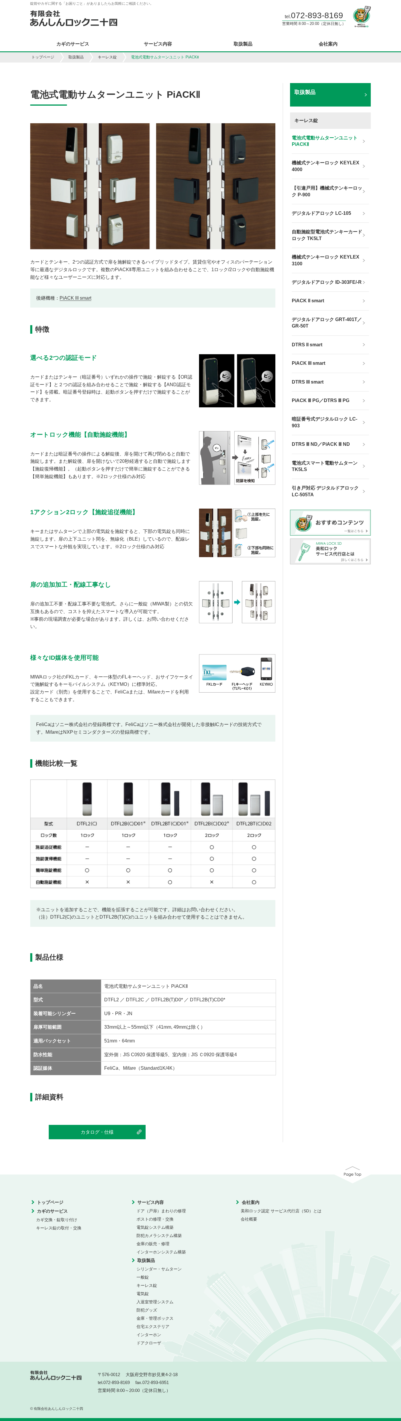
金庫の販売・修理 (153, 1243)
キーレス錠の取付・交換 (58, 1228)
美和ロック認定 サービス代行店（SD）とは (281, 1211)
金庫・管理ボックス (155, 1318)
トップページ (42, 57)
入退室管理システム (155, 1302)
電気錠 (143, 1293)
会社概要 (249, 1219)
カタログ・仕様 (97, 1132)
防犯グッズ (147, 1310)
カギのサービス (72, 44)
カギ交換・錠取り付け (56, 1219)
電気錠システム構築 (155, 1227)
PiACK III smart (75, 298)
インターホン (149, 1334)
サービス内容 (158, 44)
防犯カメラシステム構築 (159, 1235)
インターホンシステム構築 (161, 1252)
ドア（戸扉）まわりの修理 (161, 1211)
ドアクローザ (149, 1343)
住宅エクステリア (153, 1326)
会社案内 (328, 44)
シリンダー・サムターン (159, 1269)
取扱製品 (243, 44)
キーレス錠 (107, 57)
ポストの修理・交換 (155, 1219)
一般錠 (143, 1277)
